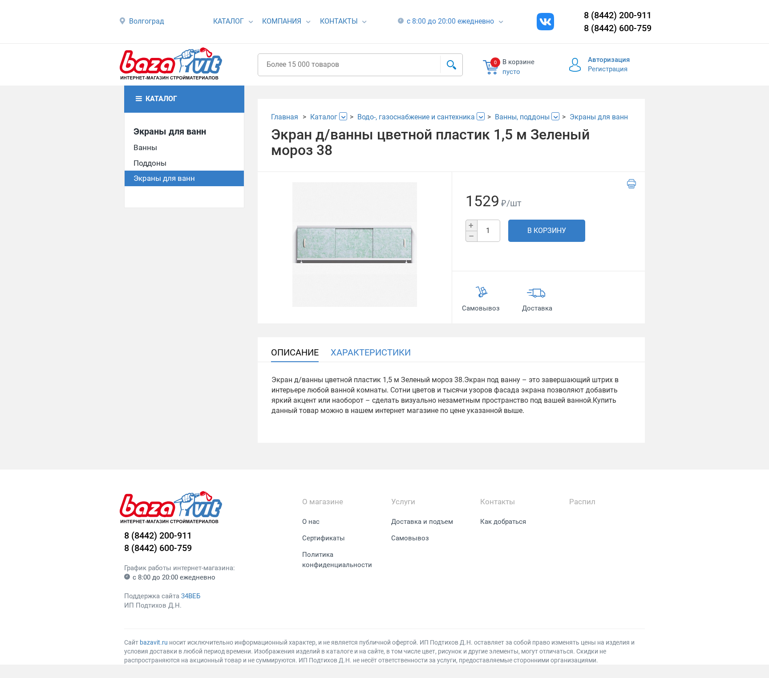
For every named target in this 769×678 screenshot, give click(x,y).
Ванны (145, 147)
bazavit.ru (154, 642)
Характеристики (371, 352)
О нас (311, 522)
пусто (511, 72)
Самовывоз (410, 538)
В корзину (546, 230)
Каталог (228, 21)
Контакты (339, 21)
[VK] (545, 21)
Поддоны (150, 163)
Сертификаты (323, 538)
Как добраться (503, 522)
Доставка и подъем (422, 522)
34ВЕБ (190, 596)
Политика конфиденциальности (337, 560)
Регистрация (607, 69)
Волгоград (146, 21)
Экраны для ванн (170, 131)
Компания (281, 21)
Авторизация (609, 60)
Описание (295, 352)
